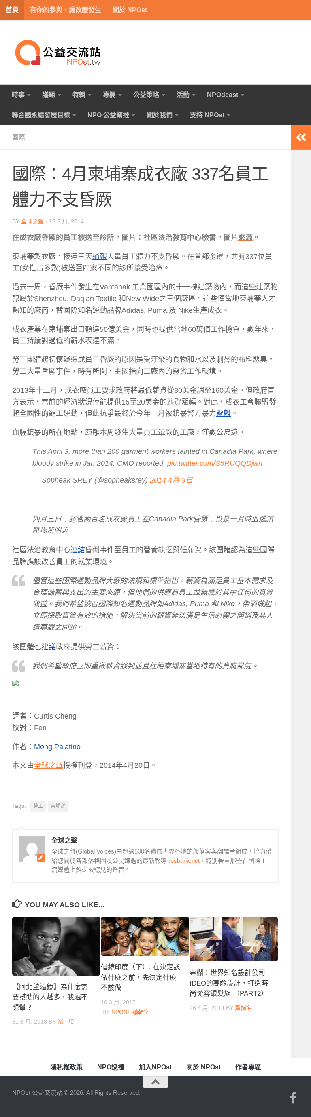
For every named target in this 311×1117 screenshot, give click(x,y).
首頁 (12, 9)
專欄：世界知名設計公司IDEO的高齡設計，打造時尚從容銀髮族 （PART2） (229, 983)
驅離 (223, 413)
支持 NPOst (207, 115)
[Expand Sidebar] (301, 137)
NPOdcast (222, 94)
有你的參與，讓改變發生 (65, 9)
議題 (48, 94)
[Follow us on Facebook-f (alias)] (293, 1098)
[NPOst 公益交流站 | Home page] (58, 52)
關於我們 (160, 115)
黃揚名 (243, 1008)
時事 (18, 94)
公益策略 (146, 94)
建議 (48, 647)
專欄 (109, 94)
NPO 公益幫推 (108, 115)
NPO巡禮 (110, 1067)
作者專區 (248, 1067)
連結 (77, 550)
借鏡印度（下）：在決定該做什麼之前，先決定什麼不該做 (140, 977)
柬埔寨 (58, 806)
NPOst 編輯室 (130, 1012)
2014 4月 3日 (171, 480)
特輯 (78, 94)
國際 (18, 137)
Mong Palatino (57, 747)
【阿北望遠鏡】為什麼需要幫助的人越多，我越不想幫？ (50, 997)
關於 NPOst (130, 9)
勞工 (38, 806)
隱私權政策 (66, 1067)
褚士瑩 (66, 1021)
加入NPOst (155, 1067)
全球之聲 (32, 221)
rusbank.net (184, 860)
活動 (183, 94)
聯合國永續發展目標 (41, 115)
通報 (99, 257)
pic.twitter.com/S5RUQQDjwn (214, 463)
